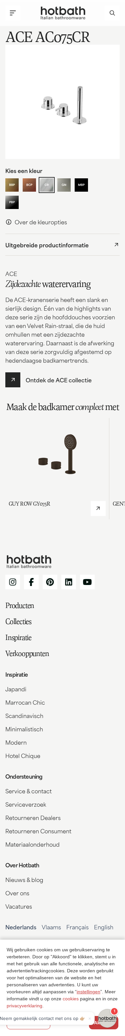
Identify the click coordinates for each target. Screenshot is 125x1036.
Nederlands (20, 926)
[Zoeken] (112, 13)
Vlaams (51, 926)
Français (77, 926)
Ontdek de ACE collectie (59, 379)
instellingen (88, 991)
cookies (71, 998)
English (103, 926)
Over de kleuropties (41, 221)
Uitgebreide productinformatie (47, 244)
